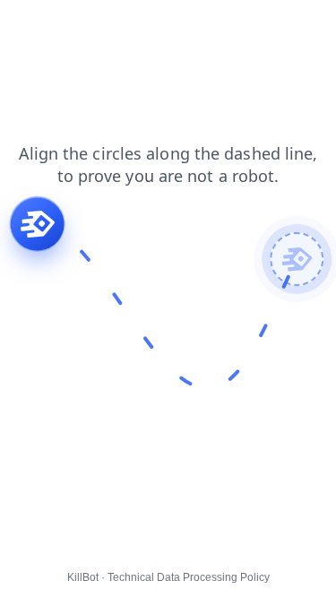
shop (26, 26)
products (282, 26)
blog (74, 26)
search (127, 26)
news (182, 26)
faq (228, 26)
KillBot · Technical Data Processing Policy (168, 577)
